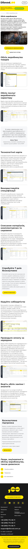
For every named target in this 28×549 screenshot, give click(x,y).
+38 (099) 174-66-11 (8, 520)
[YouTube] (9, 503)
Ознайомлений (14, 546)
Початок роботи (9, 469)
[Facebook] (5, 503)
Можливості (4, 507)
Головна (3, 13)
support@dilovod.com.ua (10, 528)
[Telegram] (14, 503)
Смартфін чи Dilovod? (7, 534)
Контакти (3, 514)
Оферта (17, 509)
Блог (2, 517)
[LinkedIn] (22, 503)
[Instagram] (18, 503)
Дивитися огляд (15, 52)
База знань (18, 515)
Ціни (2, 512)
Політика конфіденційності (20, 512)
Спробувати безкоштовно (14, 48)
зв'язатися (7, 450)
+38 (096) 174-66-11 (8, 523)
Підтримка (7, 473)
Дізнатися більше (19, 8)
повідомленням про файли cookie (12, 541)
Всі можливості (8, 476)
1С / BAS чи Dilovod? (6, 531)
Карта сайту (18, 507)
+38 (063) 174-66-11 (8, 526)
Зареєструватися (9, 292)
